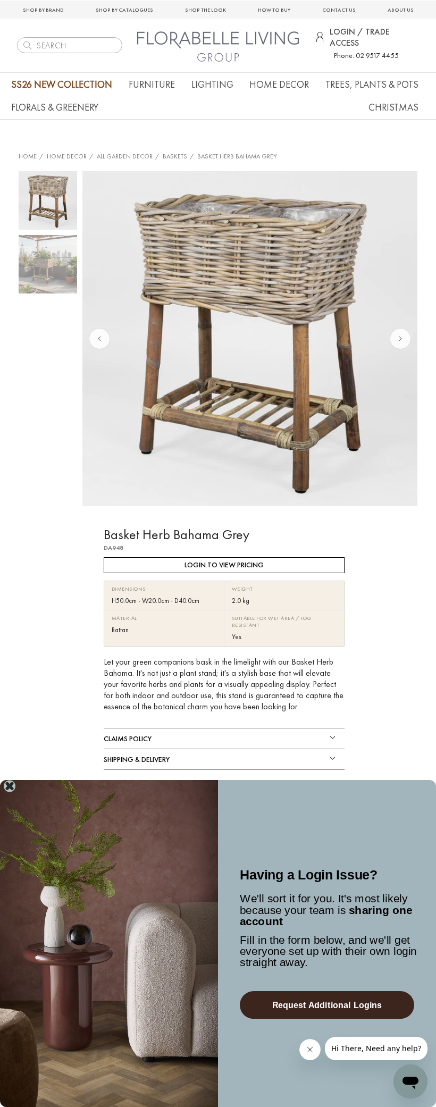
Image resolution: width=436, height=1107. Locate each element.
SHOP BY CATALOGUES (124, 9)
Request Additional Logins (327, 1005)
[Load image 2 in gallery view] (48, 264)
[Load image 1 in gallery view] (48, 200)
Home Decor (67, 156)
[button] (151, 84)
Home (28, 156)
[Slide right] (400, 338)
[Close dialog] (10, 786)
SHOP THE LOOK (205, 9)
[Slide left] (99, 338)
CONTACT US (339, 9)
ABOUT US (401, 9)
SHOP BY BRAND (43, 9)
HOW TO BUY (274, 9)
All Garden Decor (125, 156)
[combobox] (69, 45)
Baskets (175, 156)
